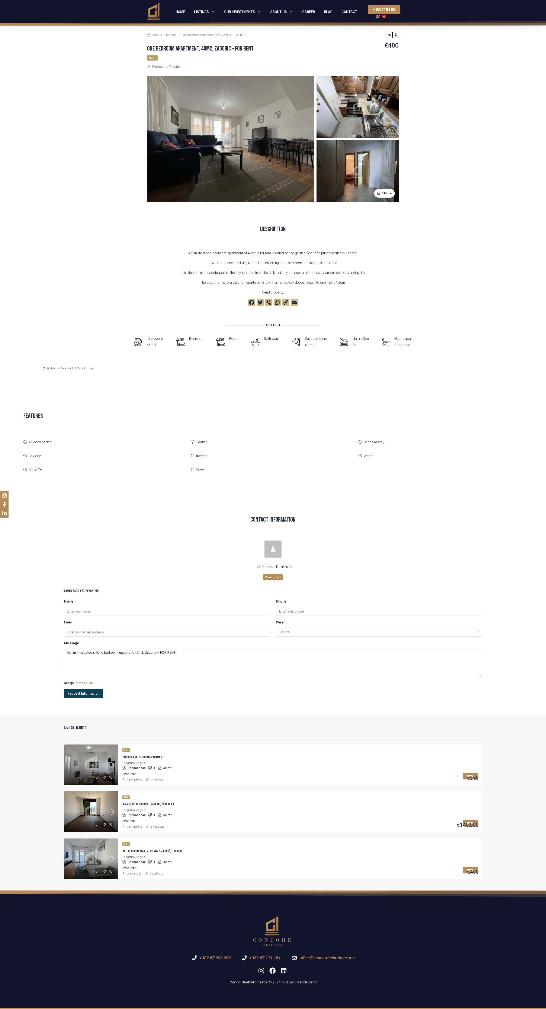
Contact (349, 12)
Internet (202, 456)
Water (368, 456)
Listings (201, 12)
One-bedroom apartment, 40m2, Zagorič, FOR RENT (152, 851)
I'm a (280, 622)
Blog (328, 12)
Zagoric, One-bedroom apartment (143, 757)
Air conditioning (40, 442)
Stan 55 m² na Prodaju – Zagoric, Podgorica (148, 804)
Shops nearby (374, 442)
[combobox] (379, 632)
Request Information (83, 693)
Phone (281, 601)
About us (278, 12)
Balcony (35, 456)
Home (180, 12)
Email (68, 622)
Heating (201, 442)
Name (68, 601)
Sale (126, 797)
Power (201, 470)
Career (308, 12)
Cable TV (35, 470)
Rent (152, 57)
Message (71, 643)
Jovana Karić (134, 873)
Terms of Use (83, 683)
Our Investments (239, 12)
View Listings (273, 577)
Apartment (170, 34)
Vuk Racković (134, 779)
